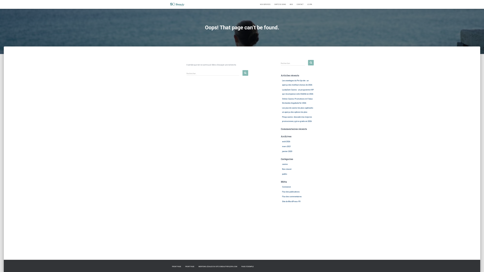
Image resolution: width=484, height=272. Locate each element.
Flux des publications (291, 192)
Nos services (265, 4)
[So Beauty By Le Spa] (177, 4)
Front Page (176, 266)
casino (285, 164)
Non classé (286, 169)
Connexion (286, 187)
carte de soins (280, 4)
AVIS (291, 4)
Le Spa (309, 4)
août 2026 (286, 142)
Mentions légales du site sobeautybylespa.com (218, 266)
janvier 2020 (287, 151)
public (284, 174)
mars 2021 (286, 146)
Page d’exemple (247, 266)
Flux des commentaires (292, 197)
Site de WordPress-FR (291, 201)
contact (300, 4)
